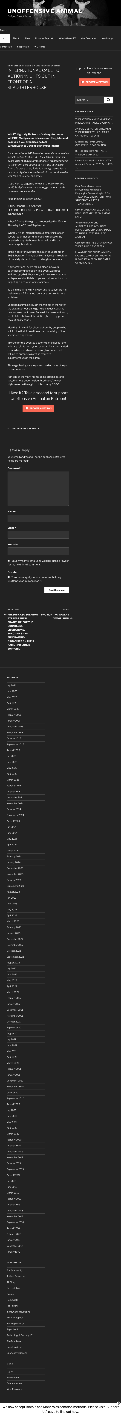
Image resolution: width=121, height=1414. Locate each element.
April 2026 (12, 703)
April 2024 (12, 844)
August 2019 (13, 1175)
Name (12, 511)
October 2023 (14, 880)
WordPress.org (14, 1389)
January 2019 (13, 1204)
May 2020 (12, 1122)
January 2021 (13, 1074)
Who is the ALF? (67, 38)
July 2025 (11, 756)
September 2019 (15, 1169)
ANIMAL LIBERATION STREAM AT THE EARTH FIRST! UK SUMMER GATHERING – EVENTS (93, 132)
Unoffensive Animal (45, 11)
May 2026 (12, 697)
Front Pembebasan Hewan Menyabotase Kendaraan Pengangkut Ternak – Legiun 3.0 (91, 190)
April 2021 (12, 1057)
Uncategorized (14, 1347)
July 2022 (11, 968)
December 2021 (15, 1009)
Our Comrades (88, 38)
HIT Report (12, 1305)
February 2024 (14, 856)
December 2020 (15, 1080)
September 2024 (15, 815)
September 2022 (15, 956)
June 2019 (12, 1186)
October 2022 (14, 950)
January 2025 (13, 791)
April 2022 (12, 986)
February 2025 (14, 785)
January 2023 (13, 933)
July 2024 (11, 827)
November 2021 (15, 1015)
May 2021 (12, 1051)
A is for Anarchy (15, 1270)
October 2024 (14, 809)
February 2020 (14, 1139)
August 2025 (13, 750)
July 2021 (11, 1039)
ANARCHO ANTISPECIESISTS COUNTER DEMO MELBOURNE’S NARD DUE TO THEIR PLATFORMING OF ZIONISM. (93, 229)
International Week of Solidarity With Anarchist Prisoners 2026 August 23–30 (94, 164)
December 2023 (15, 868)
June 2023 (12, 903)
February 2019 (14, 1198)
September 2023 (15, 886)
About (16, 38)
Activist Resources (16, 1276)
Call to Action (13, 1288)
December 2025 (15, 726)
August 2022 (13, 962)
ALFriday (11, 1282)
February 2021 (14, 1068)
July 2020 (12, 1110)
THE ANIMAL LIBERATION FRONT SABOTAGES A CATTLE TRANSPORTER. (93, 200)
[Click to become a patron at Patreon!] (38, 412)
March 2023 (13, 921)
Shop (27, 38)
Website (13, 544)
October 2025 (14, 738)
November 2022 (15, 945)
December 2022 (15, 939)
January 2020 (14, 1145)
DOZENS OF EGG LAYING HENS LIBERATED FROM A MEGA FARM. (92, 213)
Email (12, 527)
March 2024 (13, 850)
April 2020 (12, 1127)
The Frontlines (14, 1341)
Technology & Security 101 (20, 1335)
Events (10, 1294)
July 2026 (11, 685)
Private (12, 572)
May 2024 (12, 838)
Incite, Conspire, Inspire (18, 1311)
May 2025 (12, 767)
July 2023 (11, 897)
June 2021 (12, 1045)
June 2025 (12, 762)
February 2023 (14, 927)
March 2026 (13, 708)
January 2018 (13, 1240)
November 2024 (15, 803)
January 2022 (13, 1004)
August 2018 (13, 1228)
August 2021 (13, 1033)
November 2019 (15, 1157)
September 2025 (15, 744)
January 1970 (13, 1251)
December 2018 (15, 1210)
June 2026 (12, 691)
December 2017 (15, 1246)
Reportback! (13, 1329)
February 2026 (14, 714)
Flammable (12, 1299)
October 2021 (14, 1021)
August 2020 (13, 1104)
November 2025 (15, 732)
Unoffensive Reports (26, 429)
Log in (10, 1371)
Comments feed (15, 1383)
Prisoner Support (44, 38)
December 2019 (15, 1151)
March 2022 (13, 992)
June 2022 (12, 974)
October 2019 (14, 1163)
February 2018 (14, 1234)
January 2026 (13, 720)
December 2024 (15, 797)
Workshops (107, 38)
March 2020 (13, 1133)
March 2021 (13, 1063)
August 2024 (13, 821)
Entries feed (13, 1377)
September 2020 (15, 1098)
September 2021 (15, 1027)
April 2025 (12, 773)
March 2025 (13, 779)
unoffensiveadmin (48, 66)
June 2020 (12, 1116)
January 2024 (13, 862)
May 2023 (12, 909)
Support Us (23, 46)
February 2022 (14, 998)
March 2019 (13, 1192)
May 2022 (12, 980)
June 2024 (12, 833)
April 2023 (12, 915)
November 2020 (15, 1086)
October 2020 (14, 1092)
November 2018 (15, 1216)
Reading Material (15, 1323)
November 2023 (15, 874)
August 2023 (13, 891)
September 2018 (15, 1222)
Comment (15, 468)
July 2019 (11, 1181)
